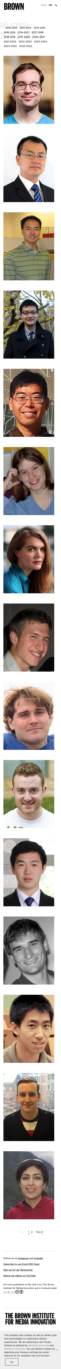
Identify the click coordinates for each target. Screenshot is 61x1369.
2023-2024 (40, 41)
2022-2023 (25, 41)
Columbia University (38, 1345)
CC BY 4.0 (9, 1292)
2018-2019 (9, 37)
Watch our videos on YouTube (19, 1275)
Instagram (23, 1258)
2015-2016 (9, 32)
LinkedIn (38, 1258)
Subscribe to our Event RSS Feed (21, 1264)
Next (39, 1232)
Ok (11, 1362)
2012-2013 (11, 27)
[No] (56, 1350)
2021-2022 (10, 41)
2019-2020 (24, 37)
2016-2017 (23, 32)
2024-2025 (10, 46)
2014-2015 (39, 27)
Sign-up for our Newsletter (18, 1269)
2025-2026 (25, 46)
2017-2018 (37, 32)
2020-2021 (38, 37)
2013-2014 (25, 27)
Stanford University (14, 1348)
